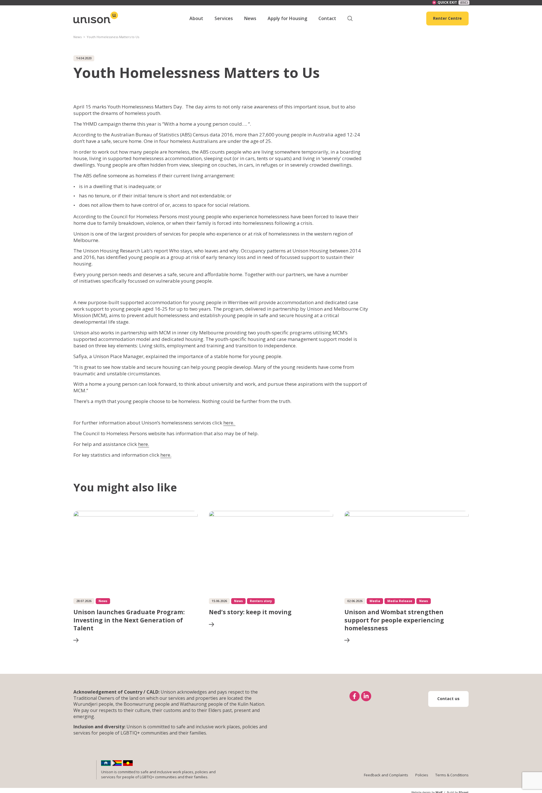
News (77, 37)
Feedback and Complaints (386, 774)
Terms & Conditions (452, 774)
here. (229, 422)
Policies (421, 774)
